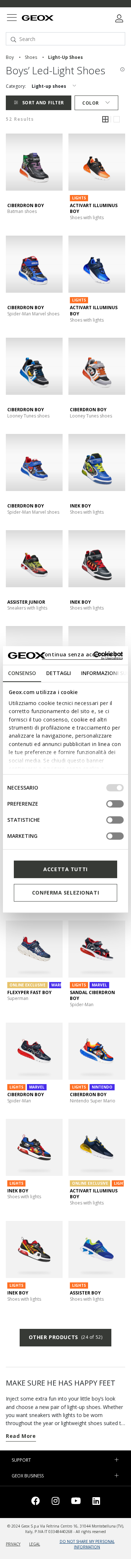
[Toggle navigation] (11, 18)
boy (10, 57)
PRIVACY (13, 1544)
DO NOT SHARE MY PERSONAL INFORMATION (87, 1544)
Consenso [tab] (22, 673)
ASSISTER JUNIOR (26, 602)
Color (90, 103)
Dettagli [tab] (58, 673)
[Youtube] (76, 1502)
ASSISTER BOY (85, 1293)
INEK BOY (80, 506)
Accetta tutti (65, 869)
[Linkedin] (96, 1502)
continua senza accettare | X (82, 654)
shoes (31, 57)
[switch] (115, 803)
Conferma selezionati (65, 892)
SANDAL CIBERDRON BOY (92, 995)
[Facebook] (35, 1502)
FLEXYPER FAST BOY (29, 992)
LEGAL (34, 1544)
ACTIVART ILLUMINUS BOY (94, 208)
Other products (65, 1337)
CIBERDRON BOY (25, 205)
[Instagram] (55, 1502)
